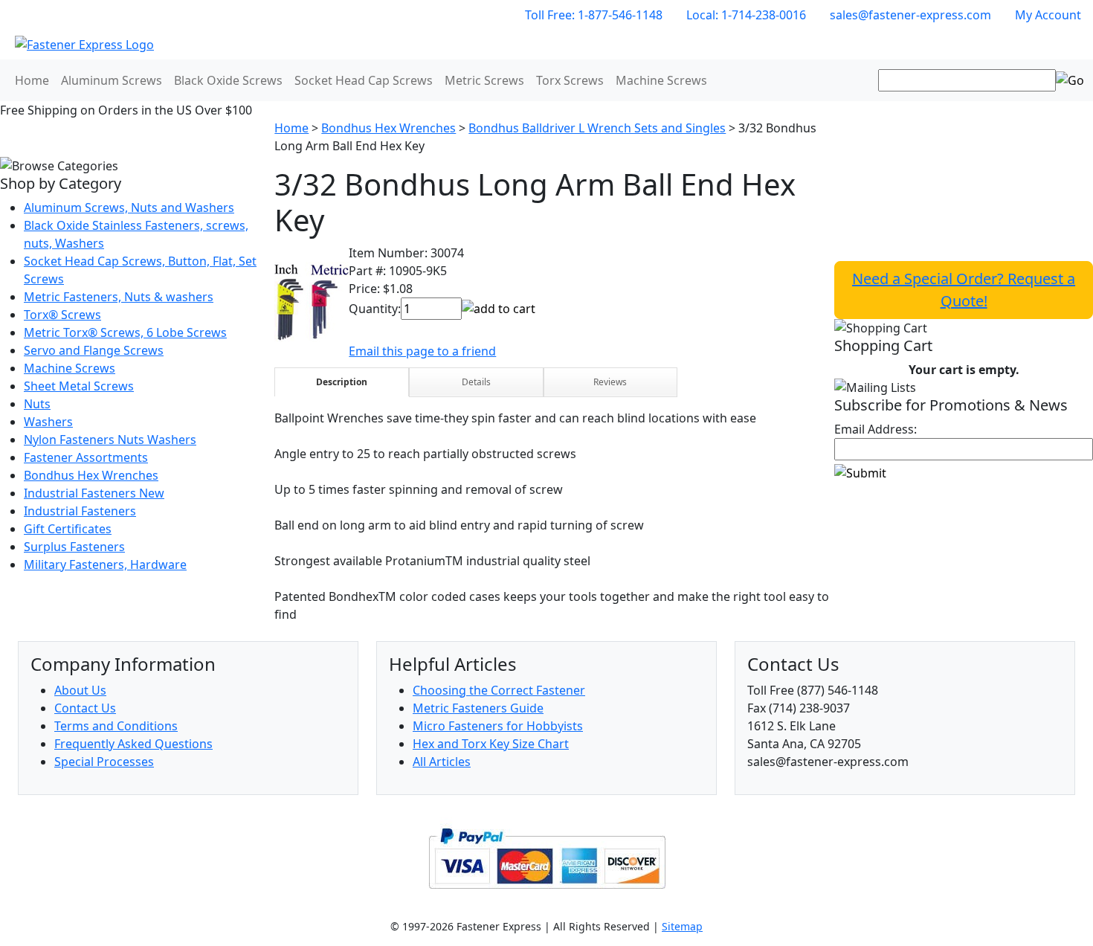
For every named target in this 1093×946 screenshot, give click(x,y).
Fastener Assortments (86, 457)
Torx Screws (570, 80)
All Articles (442, 761)
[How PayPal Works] (546, 857)
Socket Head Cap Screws (363, 80)
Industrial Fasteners (80, 511)
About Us (80, 690)
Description (341, 382)
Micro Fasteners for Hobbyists (498, 726)
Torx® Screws (62, 314)
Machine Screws (661, 80)
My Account (1048, 15)
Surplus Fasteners (74, 546)
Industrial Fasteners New (94, 493)
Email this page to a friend (422, 351)
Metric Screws (484, 80)
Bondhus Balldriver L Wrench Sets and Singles (597, 128)
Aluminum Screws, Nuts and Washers (129, 207)
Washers (48, 422)
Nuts (37, 404)
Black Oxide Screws (228, 80)
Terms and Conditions (116, 726)
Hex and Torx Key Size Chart (491, 744)
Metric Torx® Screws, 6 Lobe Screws (125, 332)
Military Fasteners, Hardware (105, 564)
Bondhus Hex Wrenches (91, 475)
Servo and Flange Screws (94, 350)
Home (32, 80)
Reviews (610, 382)
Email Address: (875, 429)
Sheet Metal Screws (79, 386)
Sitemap (682, 926)
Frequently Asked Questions (133, 744)
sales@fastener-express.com (910, 15)
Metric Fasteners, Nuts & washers (118, 297)
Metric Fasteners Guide (478, 708)
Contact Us (85, 708)
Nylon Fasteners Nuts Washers (110, 439)
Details (476, 382)
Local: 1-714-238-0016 (746, 15)
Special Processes (104, 761)
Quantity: (375, 308)
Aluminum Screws (111, 80)
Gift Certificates (68, 529)
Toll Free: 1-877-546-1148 (593, 15)
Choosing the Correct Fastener (499, 690)
